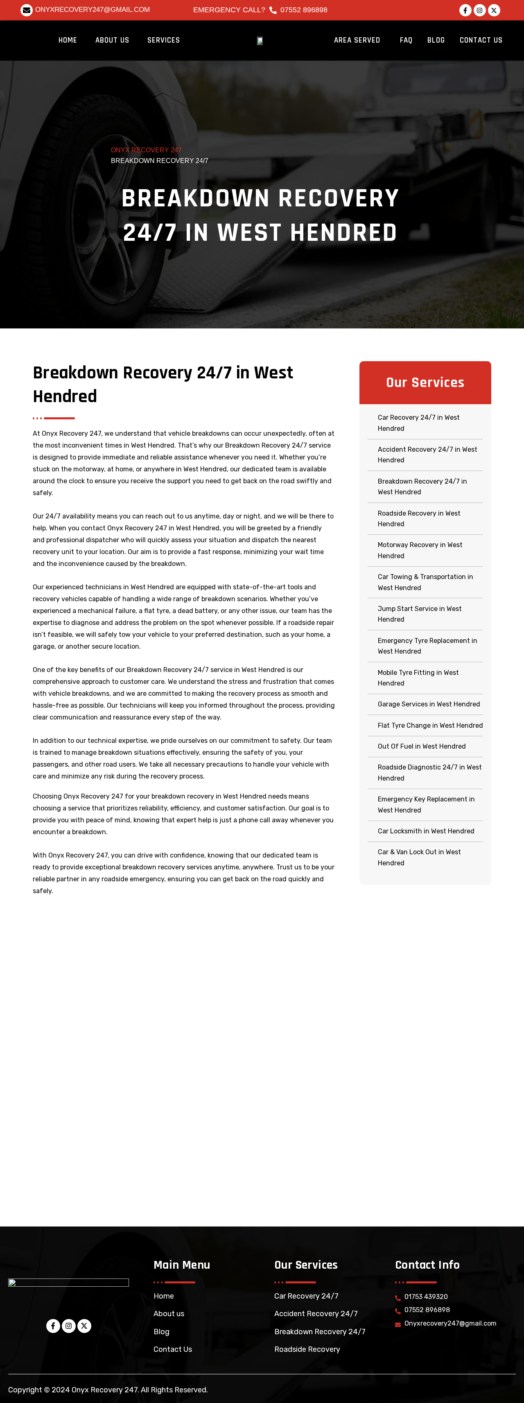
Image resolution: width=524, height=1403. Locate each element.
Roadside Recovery (307, 1349)
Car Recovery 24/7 (306, 1296)
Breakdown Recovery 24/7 (320, 1331)
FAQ (406, 40)
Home (68, 40)
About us (169, 1313)
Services (163, 40)
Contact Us (481, 40)
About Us (112, 40)
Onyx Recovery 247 (146, 150)
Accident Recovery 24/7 (316, 1313)
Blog (436, 40)
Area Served (357, 40)
